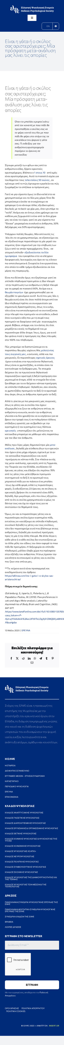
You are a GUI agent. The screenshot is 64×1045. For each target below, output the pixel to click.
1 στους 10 (39, 172)
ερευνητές (11, 430)
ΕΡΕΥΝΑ (26, 630)
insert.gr (54, 1026)
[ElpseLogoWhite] (32, 6)
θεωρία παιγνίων (14, 292)
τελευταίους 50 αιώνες (37, 180)
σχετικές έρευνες (45, 357)
